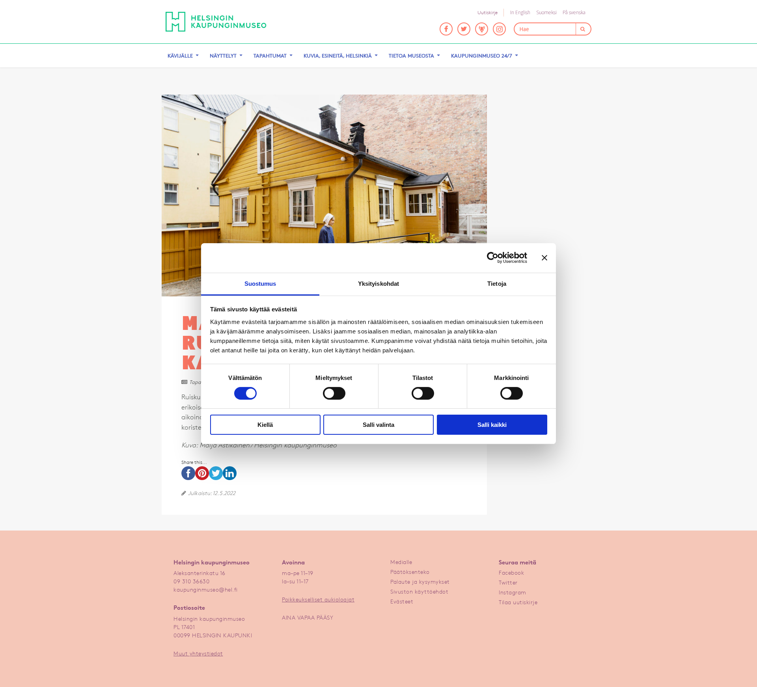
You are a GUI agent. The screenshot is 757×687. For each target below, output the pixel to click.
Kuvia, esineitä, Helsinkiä (338, 55)
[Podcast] (481, 28)
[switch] (334, 393)
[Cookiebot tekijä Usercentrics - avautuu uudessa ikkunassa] (492, 258)
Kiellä (265, 424)
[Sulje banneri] (544, 258)
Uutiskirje (487, 12)
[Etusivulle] (216, 22)
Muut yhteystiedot (198, 653)
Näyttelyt (223, 55)
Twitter (508, 582)
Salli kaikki (492, 424)
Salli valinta (378, 424)
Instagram (512, 592)
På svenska (574, 12)
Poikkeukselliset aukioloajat (318, 599)
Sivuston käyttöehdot (419, 591)
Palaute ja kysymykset (420, 581)
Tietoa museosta (411, 55)
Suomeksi (546, 12)
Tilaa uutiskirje (518, 602)
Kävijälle (180, 55)
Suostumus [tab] (260, 283)
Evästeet (401, 601)
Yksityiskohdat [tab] (378, 283)
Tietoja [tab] (496, 283)
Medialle (401, 562)
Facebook (511, 572)
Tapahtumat (270, 55)
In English (520, 12)
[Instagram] (499, 28)
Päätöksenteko (410, 571)
